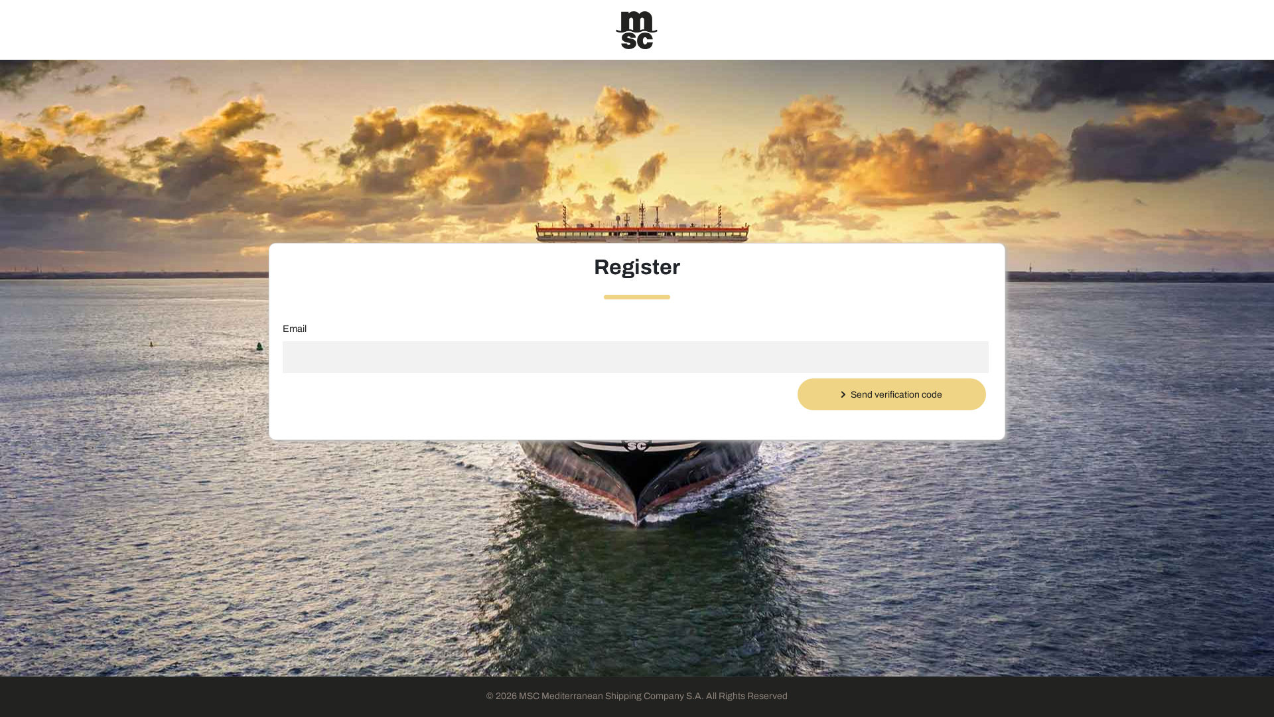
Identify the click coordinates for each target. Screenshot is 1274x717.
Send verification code (896, 395)
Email (295, 328)
